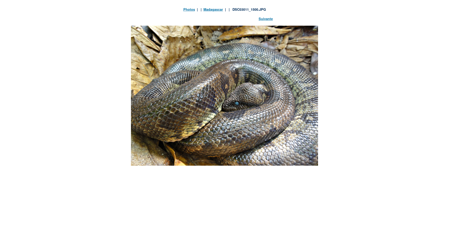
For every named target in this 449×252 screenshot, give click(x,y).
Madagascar (213, 9)
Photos (189, 9)
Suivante (266, 18)
